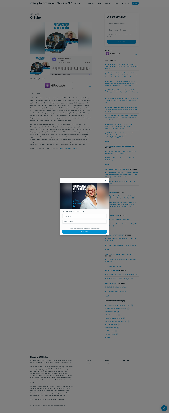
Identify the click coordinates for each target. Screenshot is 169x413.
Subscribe (84, 232)
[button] (106, 180)
